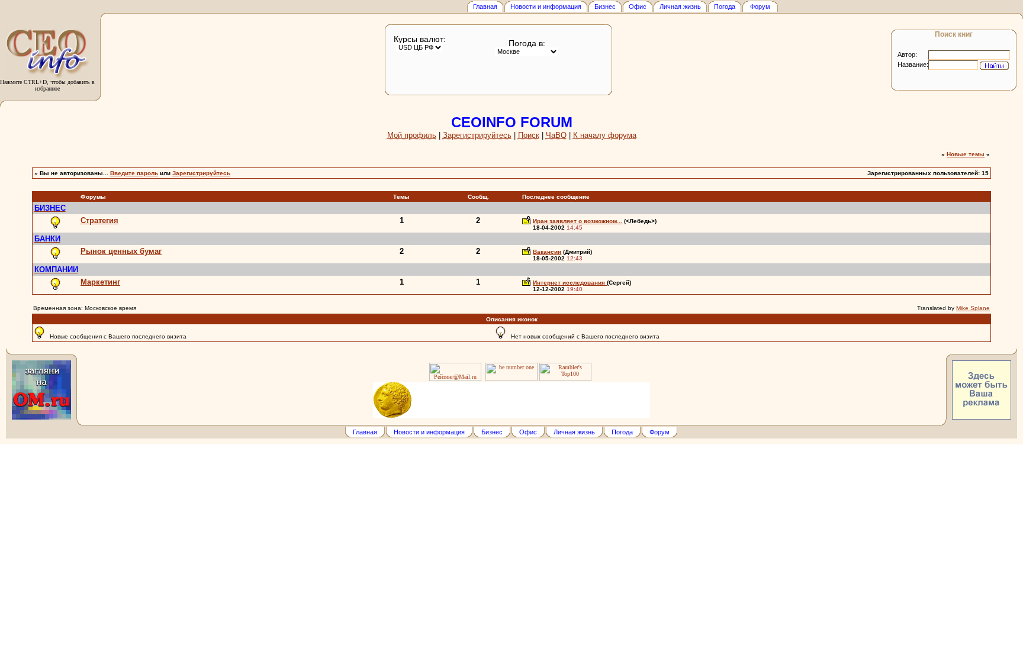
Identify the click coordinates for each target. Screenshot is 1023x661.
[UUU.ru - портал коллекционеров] (511, 399)
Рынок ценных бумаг (121, 251)
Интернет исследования (570, 282)
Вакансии (547, 252)
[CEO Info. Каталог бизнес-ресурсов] (47, 76)
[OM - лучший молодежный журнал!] (41, 417)
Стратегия (99, 220)
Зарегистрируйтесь (201, 173)
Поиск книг (954, 34)
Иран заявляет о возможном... (577, 221)
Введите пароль (134, 173)
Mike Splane (973, 308)
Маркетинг (100, 282)
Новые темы (966, 154)
